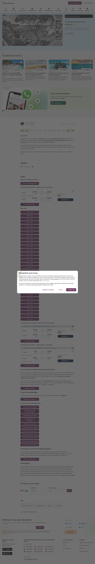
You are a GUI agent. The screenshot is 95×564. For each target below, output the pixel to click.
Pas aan (60, 289)
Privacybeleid (45, 280)
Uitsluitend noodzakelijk (48, 289)
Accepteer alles (71, 289)
